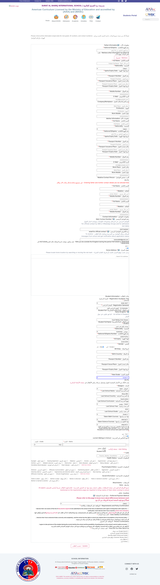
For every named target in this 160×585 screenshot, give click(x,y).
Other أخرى (124, 541)
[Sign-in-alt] (147, 1)
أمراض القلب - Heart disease (70, 465)
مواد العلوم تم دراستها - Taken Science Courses (113, 421)
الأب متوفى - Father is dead (39, 478)
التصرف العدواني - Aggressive (110, 470)
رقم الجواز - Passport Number (118, 76)
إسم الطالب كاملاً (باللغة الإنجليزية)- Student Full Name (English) (113, 311)
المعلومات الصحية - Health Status (118, 458)
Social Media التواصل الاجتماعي (118, 533)
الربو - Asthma (35, 463)
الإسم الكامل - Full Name (120, 60)
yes (126, 246)
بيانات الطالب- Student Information (117, 296)
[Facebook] (122, 1)
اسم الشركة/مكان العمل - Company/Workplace (113, 102)
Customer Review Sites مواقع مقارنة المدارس (114, 537)
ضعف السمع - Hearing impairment (57, 461)
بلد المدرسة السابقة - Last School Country (115, 396)
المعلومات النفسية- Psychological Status (115, 467)
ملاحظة (126, 180)
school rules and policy (122, 510)
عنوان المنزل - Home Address (117, 250)
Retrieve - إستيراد (121, 58)
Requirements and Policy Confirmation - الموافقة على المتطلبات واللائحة (104, 505)
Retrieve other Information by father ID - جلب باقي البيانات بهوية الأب (113, 53)
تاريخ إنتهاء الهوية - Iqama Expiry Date (116, 70)
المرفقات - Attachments (121, 482)
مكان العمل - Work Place (121, 167)
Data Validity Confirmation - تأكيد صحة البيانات (113, 514)
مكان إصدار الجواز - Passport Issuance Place (113, 81)
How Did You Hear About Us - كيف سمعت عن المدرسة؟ (109, 528)
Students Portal (130, 15)
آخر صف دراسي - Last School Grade (117, 411)
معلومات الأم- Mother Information (117, 118)
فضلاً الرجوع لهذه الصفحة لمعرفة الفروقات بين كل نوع (112, 500)
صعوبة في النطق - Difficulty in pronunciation (61, 470)
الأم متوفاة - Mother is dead (58, 478)
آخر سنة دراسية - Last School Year (117, 406)
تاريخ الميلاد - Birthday (122, 348)
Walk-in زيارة (123, 539)
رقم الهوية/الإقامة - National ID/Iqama (116, 47)
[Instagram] (119, 1)
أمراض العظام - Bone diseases (88, 463)
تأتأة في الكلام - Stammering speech (88, 470)
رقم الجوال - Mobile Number (119, 91)
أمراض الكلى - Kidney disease (108, 463)
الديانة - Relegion (123, 385)
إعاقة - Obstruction (70, 463)
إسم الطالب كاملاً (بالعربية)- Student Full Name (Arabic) (113, 322)
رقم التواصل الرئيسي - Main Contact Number (112, 219)
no (126, 248)
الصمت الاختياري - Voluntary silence (41, 472)
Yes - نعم (124, 434)
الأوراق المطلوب (112, 512)
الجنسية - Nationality (121, 65)
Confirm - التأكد (124, 493)
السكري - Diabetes (75, 461)
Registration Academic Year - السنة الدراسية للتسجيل (114, 299)
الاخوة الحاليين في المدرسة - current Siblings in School (111, 438)
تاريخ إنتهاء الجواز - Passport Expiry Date (115, 86)
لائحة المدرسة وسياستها (51, 512)
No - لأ (125, 436)
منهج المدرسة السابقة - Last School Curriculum (113, 401)
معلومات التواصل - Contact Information (116, 216)
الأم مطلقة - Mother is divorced (79, 478)
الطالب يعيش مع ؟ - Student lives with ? (113, 450)
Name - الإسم (68, 441)
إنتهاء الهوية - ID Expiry (121, 338)
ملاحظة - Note (124, 485)
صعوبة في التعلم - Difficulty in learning (42, 474)
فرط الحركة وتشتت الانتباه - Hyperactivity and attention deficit (72, 472)
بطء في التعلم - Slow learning (101, 472)
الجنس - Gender (123, 344)
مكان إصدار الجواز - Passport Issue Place (115, 364)
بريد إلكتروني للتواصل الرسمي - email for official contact (109, 231)
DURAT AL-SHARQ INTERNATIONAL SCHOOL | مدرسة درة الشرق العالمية (73, 6)
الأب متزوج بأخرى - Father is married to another (104, 478)
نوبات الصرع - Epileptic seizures (52, 463)
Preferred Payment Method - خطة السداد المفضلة (111, 495)
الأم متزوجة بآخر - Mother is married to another (44, 480)
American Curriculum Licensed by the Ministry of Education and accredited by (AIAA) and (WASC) (73, 10)
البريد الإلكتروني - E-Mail (121, 96)
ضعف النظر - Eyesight (37, 461)
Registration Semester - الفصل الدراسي (115, 305)
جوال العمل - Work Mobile (120, 113)
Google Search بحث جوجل (120, 531)
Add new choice (86, 465)
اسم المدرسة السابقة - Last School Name (115, 391)
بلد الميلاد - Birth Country (120, 354)
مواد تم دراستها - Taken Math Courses (116, 416)
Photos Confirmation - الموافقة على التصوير (114, 521)
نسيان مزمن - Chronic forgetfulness (66, 474)
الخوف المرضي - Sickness (38, 470)
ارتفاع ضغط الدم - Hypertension (107, 461)
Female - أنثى (110, 347)
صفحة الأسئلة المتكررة (77, 382)
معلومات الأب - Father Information (116, 45)
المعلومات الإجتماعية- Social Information (115, 475)
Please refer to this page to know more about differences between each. (102, 498)
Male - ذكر (100, 347)
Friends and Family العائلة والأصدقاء (117, 535)
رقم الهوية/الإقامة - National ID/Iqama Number (113, 333)
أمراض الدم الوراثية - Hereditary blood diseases (44, 465)
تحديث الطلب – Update (80, 546)
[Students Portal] (130, 11)
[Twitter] (126, 1)
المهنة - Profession (122, 108)
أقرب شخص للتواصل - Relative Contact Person (113, 177)
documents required (64, 508)
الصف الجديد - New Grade (120, 374)
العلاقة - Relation (123, 191)
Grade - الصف (39, 441)
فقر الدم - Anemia (89, 461)
